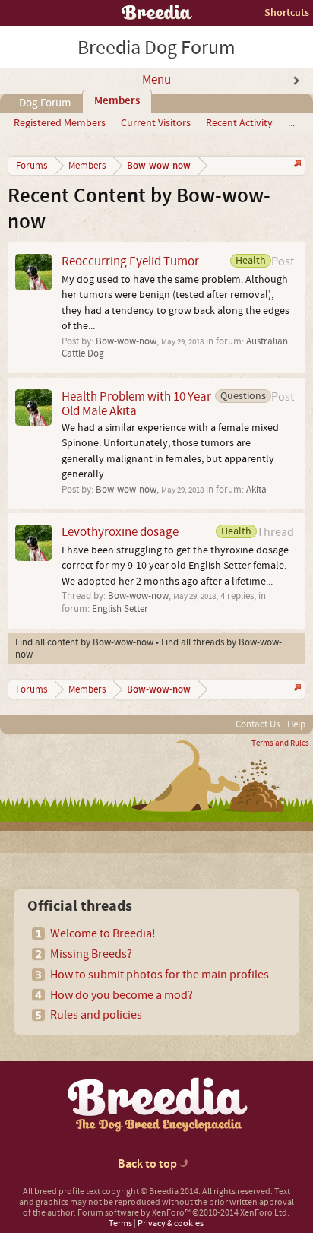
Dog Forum (45, 103)
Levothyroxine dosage (120, 531)
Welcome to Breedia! (103, 933)
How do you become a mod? (121, 995)
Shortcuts (286, 12)
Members (117, 101)
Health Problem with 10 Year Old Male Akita (136, 404)
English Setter (120, 609)
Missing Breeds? (91, 954)
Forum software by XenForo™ (183, 1213)
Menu (156, 79)
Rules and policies (96, 1014)
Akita (256, 489)
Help (296, 724)
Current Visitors (156, 123)
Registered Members (60, 123)
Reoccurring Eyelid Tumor (130, 261)
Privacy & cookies (171, 1223)
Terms (120, 1223)
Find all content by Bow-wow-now (84, 642)
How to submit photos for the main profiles (159, 974)
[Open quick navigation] (296, 165)
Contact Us (258, 724)
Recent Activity (239, 123)
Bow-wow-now (126, 341)
